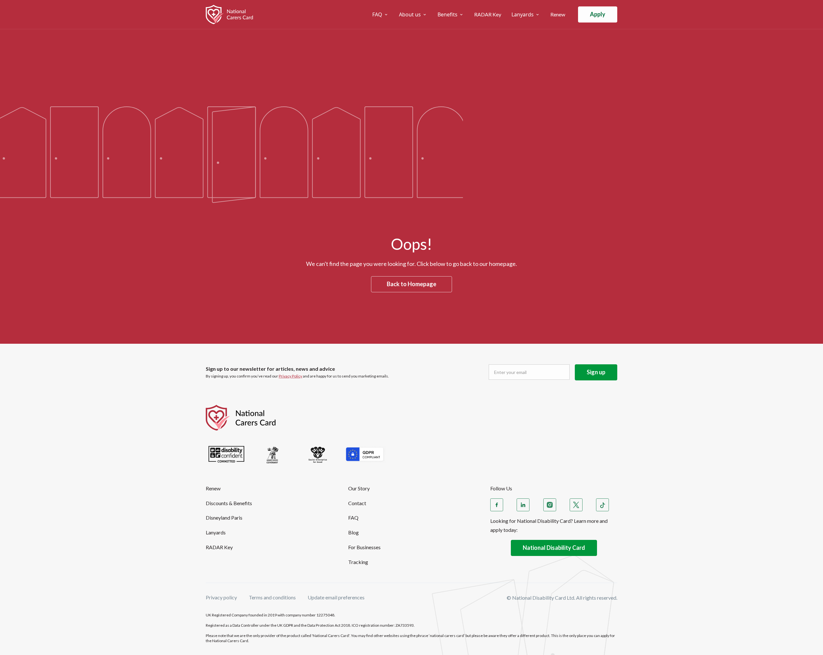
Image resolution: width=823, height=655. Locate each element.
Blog (353, 532)
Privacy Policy (290, 376)
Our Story (359, 488)
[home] (235, 14)
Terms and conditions (272, 597)
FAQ (353, 517)
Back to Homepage (411, 283)
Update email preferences (336, 597)
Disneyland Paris (224, 517)
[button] (380, 14)
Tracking (358, 562)
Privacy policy (221, 597)
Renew (557, 14)
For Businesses (364, 547)
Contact (357, 503)
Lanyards (216, 532)
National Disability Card (554, 547)
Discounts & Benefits (229, 503)
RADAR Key (487, 14)
